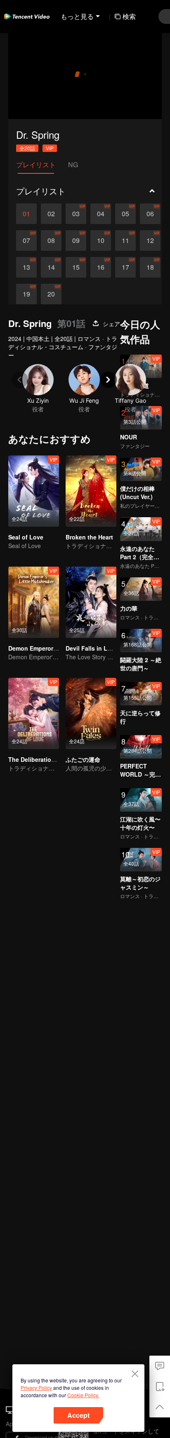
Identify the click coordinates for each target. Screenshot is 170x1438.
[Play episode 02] (51, 213)
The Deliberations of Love (44, 759)
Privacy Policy (36, 1387)
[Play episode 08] (51, 240)
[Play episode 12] (150, 240)
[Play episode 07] (26, 240)
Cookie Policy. (83, 1394)
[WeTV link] (27, 16)
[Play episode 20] (51, 294)
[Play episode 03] (76, 213)
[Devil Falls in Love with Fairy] (91, 602)
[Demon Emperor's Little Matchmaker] (33, 602)
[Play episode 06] (150, 213)
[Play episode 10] (100, 240)
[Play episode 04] (100, 213)
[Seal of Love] (33, 491)
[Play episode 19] (26, 294)
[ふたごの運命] (91, 713)
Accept (78, 1415)
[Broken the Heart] (91, 491)
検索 (129, 16)
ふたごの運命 (83, 759)
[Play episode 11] (125, 240)
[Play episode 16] (100, 267)
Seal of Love (25, 537)
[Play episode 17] (125, 267)
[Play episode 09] (76, 240)
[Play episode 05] (125, 213)
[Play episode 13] (26, 267)
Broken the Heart (89, 537)
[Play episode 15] (76, 267)
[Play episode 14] (51, 267)
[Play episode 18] (150, 267)
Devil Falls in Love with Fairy (106, 648)
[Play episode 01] (26, 213)
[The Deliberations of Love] (33, 713)
